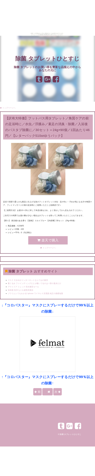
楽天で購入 (50, 240)
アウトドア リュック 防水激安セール (23, 287)
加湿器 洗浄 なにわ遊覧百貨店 (20, 290)
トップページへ (9, 108)
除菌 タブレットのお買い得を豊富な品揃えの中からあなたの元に (47, 68)
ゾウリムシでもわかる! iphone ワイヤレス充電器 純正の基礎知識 (35, 293)
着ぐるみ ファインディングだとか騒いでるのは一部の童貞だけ (34, 283)
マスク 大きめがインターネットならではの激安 (28, 280)
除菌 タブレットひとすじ (47, 58)
